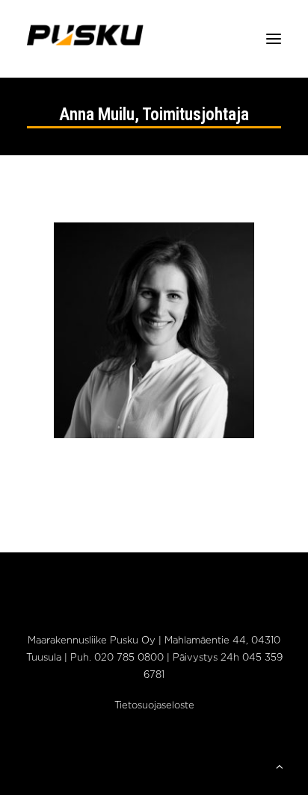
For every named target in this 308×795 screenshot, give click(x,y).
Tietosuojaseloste (154, 706)
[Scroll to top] (280, 766)
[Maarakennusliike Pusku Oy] (85, 38)
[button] (273, 39)
